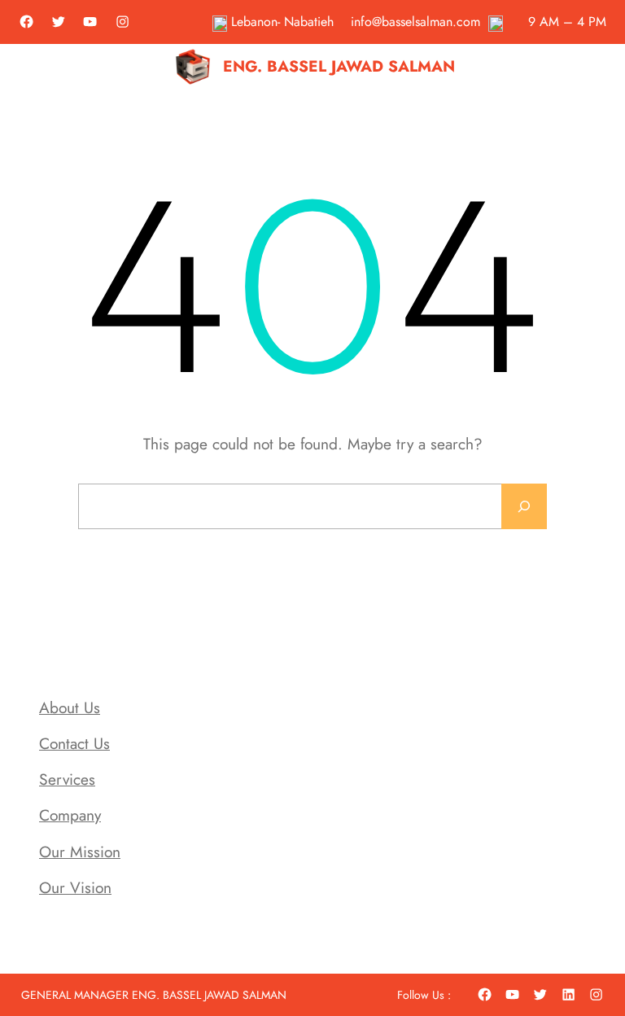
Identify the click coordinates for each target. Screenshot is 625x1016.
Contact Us (74, 743)
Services (67, 779)
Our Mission (79, 851)
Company (70, 815)
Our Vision (75, 887)
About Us (69, 707)
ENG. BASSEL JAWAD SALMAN (339, 66)
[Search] (524, 506)
